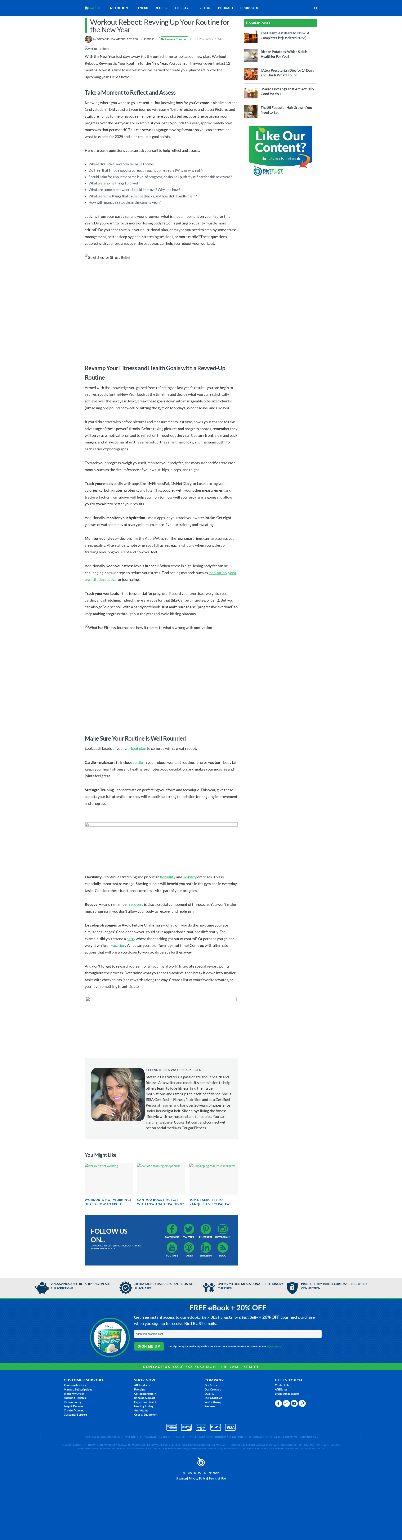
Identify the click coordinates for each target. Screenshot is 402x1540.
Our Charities (213, 1398)
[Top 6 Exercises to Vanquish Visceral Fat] (213, 1179)
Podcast (226, 8)
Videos (205, 8)
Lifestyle (184, 8)
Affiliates (281, 1389)
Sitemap (181, 1478)
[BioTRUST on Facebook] (279, 1404)
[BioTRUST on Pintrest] (303, 1404)
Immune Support (144, 1398)
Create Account (74, 1410)
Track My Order (74, 1393)
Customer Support (75, 1414)
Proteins (139, 1389)
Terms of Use (217, 1478)
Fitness (141, 8)
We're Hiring (213, 1402)
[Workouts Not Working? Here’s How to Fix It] (109, 1179)
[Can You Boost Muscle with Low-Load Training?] (161, 1179)
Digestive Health (145, 1402)
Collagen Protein (145, 1393)
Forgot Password (74, 1406)
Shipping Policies (75, 1398)
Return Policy (72, 1402)
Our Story (211, 1385)
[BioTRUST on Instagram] (287, 1404)
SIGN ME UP (149, 1346)
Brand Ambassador (287, 1393)
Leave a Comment (176, 39)
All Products (142, 1385)
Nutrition (119, 8)
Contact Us (282, 1385)
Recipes (162, 8)
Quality (209, 1393)
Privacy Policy (274, 1346)
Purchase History (75, 1385)
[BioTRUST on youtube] (295, 1404)
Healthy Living (143, 1406)
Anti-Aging (141, 1410)
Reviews (210, 1406)
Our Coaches (213, 1389)
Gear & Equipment (145, 1414)
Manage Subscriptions (78, 1389)
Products (249, 8)
